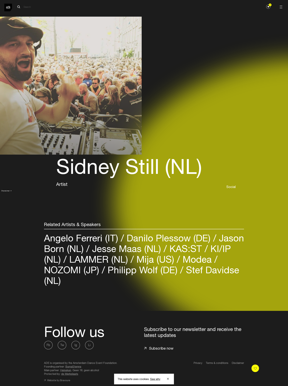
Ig (75, 345)
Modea (197, 259)
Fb (48, 345)
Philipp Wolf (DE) (142, 269)
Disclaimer (5, 191)
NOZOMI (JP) (73, 269)
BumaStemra (73, 366)
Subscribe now (161, 348)
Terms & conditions (217, 362)
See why (155, 379)
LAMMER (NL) (99, 259)
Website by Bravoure (58, 380)
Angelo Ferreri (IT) (82, 238)
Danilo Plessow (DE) (168, 238)
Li (89, 345)
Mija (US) (155, 259)
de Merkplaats (69, 373)
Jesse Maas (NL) (127, 248)
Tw (62, 345)
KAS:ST (186, 248)
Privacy (198, 362)
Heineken (65, 370)
